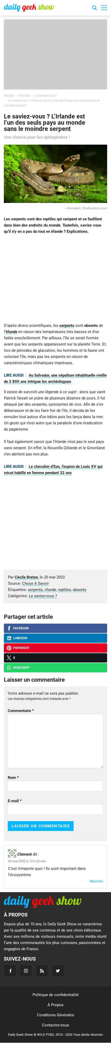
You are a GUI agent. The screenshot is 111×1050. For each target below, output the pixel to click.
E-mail (15, 801)
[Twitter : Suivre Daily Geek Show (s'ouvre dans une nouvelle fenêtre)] (58, 971)
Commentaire (21, 710)
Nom (13, 777)
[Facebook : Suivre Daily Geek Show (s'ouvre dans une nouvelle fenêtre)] (10, 971)
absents (79, 589)
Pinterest (21, 648)
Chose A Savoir (35, 583)
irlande (50, 589)
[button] (104, 7)
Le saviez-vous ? (43, 596)
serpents (66, 325)
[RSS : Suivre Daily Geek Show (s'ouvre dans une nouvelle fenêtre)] (42, 971)
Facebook (21, 628)
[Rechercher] (94, 8)
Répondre (96, 881)
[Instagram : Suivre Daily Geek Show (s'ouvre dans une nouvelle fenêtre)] (26, 971)
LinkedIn (20, 638)
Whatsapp (21, 668)
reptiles (64, 589)
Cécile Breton (26, 577)
